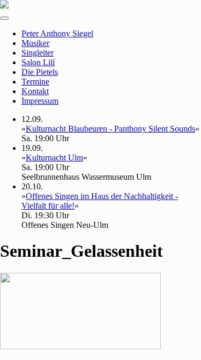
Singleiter (37, 52)
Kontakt (35, 91)
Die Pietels (39, 71)
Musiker (35, 43)
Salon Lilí (38, 62)
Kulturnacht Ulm (54, 157)
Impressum (39, 100)
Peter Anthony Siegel (57, 33)
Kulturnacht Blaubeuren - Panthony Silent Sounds (110, 128)
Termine (35, 81)
